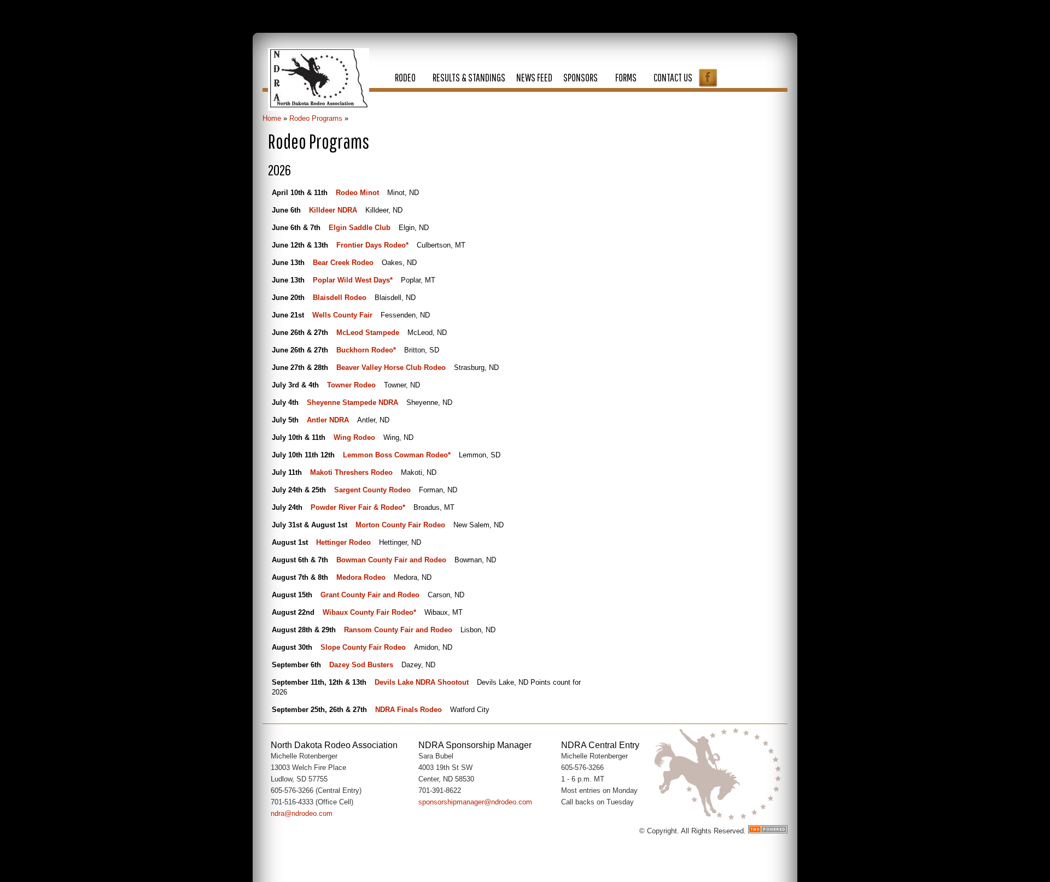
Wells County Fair (342, 315)
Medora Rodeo (361, 577)
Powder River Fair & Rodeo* (358, 507)
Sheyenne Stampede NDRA (352, 402)
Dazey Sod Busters (361, 665)
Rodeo (405, 77)
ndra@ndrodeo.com (301, 813)
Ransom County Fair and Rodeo (398, 630)
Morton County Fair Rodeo (400, 525)
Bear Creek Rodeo (343, 262)
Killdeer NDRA (333, 210)
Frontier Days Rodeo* (372, 245)
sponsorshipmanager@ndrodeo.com (475, 802)
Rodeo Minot (357, 193)
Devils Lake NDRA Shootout (422, 682)
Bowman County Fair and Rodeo (391, 560)
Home (271, 118)
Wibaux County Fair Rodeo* (369, 612)
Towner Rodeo (351, 385)
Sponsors (580, 77)
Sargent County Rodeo (372, 490)
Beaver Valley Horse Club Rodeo (391, 367)
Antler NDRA (328, 420)
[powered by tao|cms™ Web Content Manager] (768, 831)
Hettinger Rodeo (343, 542)
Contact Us (673, 77)
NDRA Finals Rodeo (408, 709)
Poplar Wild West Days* (353, 280)
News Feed (534, 77)
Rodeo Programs (315, 118)
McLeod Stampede (367, 332)
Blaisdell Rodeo (339, 297)
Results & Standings (469, 77)
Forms (626, 77)
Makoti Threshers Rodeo (351, 472)
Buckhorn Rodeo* (366, 350)
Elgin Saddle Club (359, 228)
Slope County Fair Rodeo (363, 647)
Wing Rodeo (354, 437)
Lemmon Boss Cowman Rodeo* (397, 455)
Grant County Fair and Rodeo (369, 595)
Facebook (708, 77)
